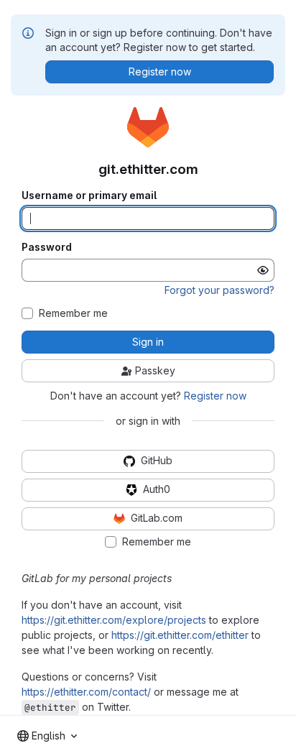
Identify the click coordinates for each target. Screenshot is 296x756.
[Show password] (262, 270)
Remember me (73, 313)
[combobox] (47, 736)
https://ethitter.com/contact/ (86, 692)
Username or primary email (89, 195)
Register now (215, 395)
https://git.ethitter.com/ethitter (180, 635)
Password (47, 247)
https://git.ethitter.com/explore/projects (114, 620)
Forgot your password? (219, 290)
